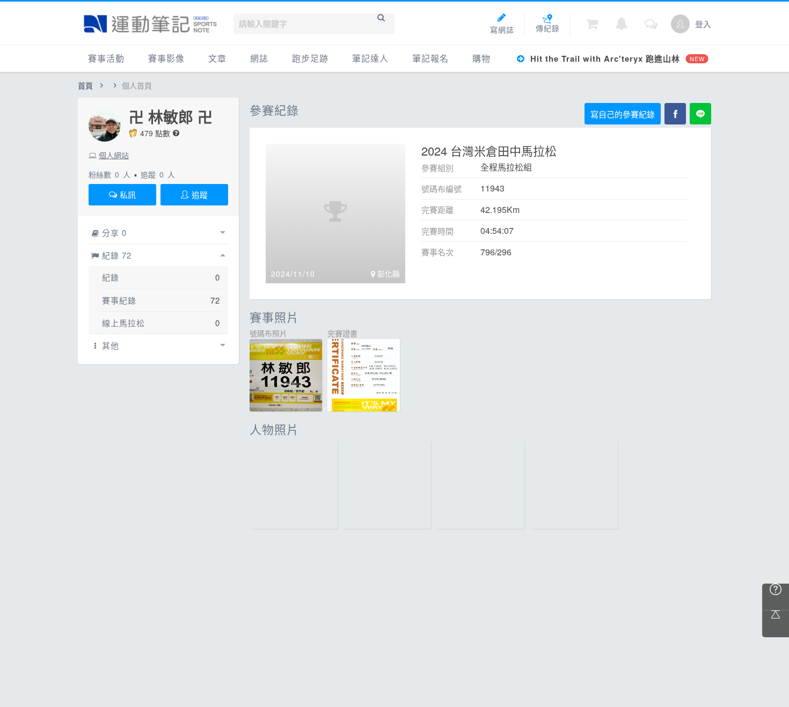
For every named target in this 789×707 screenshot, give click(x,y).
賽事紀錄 (119, 300)
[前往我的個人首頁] (680, 23)
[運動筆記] (150, 24)
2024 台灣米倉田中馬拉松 (489, 150)
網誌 (259, 58)
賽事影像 (166, 58)
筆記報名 (430, 58)
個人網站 (114, 155)
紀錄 (110, 277)
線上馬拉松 (123, 322)
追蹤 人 (158, 174)
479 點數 (155, 133)
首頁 (85, 85)
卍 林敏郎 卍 (171, 117)
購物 (481, 58)
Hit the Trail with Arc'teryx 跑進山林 (616, 58)
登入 (703, 23)
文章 (217, 58)
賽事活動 (106, 58)
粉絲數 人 (109, 174)
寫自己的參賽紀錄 (622, 114)
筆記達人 (370, 58)
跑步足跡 (310, 58)
